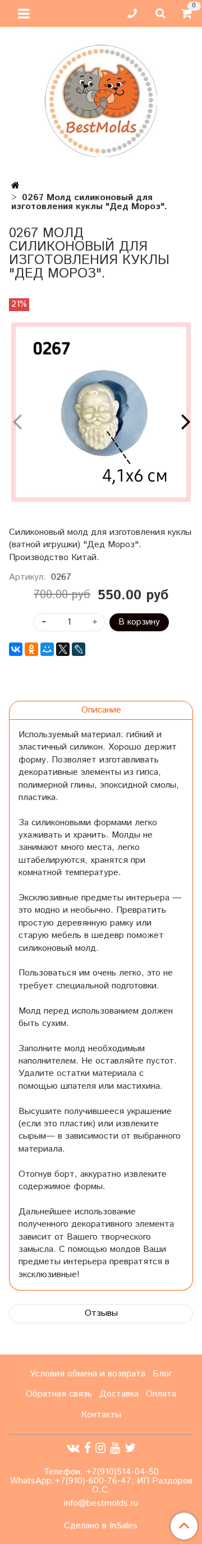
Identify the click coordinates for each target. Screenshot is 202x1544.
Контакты (101, 1414)
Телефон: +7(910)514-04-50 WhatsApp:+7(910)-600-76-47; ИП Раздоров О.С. (101, 1481)
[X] (63, 649)
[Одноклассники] (31, 649)
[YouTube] (115, 1448)
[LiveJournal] (78, 649)
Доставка (119, 1394)
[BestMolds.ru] (101, 99)
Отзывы (101, 1313)
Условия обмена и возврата (87, 1373)
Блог (162, 1373)
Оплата (161, 1394)
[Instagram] (100, 1448)
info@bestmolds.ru (101, 1503)
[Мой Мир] (47, 649)
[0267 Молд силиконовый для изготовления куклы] (101, 412)
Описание (101, 710)
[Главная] (15, 185)
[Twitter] (130, 1448)
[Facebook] (87, 1448)
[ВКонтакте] (15, 649)
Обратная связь (59, 1394)
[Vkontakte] (73, 1448)
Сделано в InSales (100, 1526)
